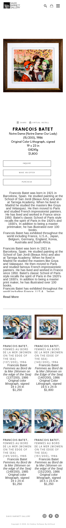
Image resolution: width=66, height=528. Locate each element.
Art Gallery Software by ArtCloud (41, 524)
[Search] (45, 5)
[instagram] (45, 516)
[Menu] (58, 5)
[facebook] (51, 516)
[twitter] (57, 516)
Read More (11, 297)
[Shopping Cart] (51, 6)
